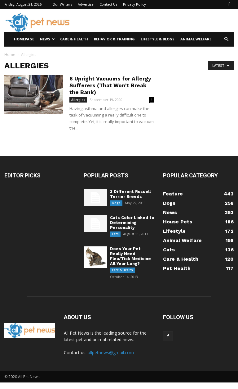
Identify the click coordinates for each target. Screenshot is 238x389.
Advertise (86, 4)
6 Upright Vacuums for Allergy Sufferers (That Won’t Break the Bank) (110, 85)
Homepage (24, 39)
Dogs (116, 203)
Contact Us (108, 4)
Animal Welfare (195, 39)
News (45, 39)
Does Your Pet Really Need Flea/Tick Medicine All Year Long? (130, 256)
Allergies (78, 100)
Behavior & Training (114, 39)
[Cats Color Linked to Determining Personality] (95, 223)
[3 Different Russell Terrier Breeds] (95, 197)
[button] (226, 39)
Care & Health (74, 39)
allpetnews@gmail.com (111, 352)
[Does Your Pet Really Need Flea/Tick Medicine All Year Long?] (95, 257)
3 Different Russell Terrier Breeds (130, 194)
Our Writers (62, 4)
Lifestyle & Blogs (157, 39)
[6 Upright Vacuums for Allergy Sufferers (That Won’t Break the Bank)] (33, 94)
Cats (115, 234)
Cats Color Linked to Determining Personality (132, 222)
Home (9, 54)
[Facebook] (229, 4)
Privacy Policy (134, 4)
